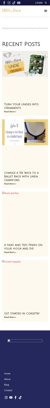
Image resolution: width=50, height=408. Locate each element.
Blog (6, 384)
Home (7, 373)
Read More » (10, 111)
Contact (8, 390)
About (7, 379)
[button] (46, 3)
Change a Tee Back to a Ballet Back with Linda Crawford (21, 176)
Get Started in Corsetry (22, 313)
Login (38, 2)
